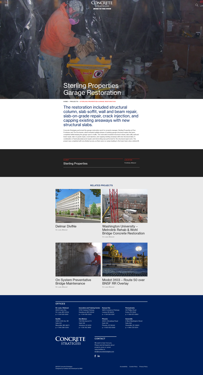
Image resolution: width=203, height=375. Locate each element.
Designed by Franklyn (62, 368)
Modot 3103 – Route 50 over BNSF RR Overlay (123, 281)
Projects (74, 101)
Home (65, 101)
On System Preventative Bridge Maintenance (73, 281)
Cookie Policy (133, 366)
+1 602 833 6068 (109, 327)
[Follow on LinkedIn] (99, 356)
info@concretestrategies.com (104, 351)
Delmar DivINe (66, 226)
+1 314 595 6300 (62, 314)
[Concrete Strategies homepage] (101, 5)
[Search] (197, 5)
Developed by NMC (77, 368)
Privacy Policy (143, 366)
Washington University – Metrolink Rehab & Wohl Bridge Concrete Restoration (123, 229)
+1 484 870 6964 (132, 314)
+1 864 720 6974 (132, 327)
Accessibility (123, 366)
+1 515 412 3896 (85, 327)
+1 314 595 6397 (109, 314)
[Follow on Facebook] (95, 356)
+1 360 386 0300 (63, 327)
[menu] (6, 5)
